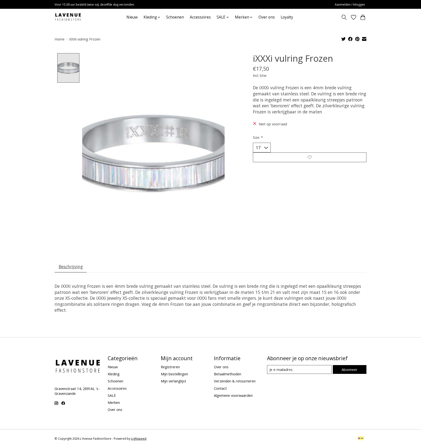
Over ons (266, 17)
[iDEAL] (361, 438)
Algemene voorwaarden (233, 395)
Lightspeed (138, 439)
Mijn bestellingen (174, 373)
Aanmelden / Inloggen (350, 4)
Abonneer (349, 369)
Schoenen (175, 17)
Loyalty (287, 17)
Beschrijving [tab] (71, 266)
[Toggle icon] (344, 17)
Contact (220, 388)
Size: (258, 137)
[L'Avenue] (68, 17)
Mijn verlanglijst (173, 380)
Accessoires (200, 17)
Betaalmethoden (227, 373)
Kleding (114, 373)
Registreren (170, 366)
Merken (114, 402)
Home (60, 39)
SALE (112, 395)
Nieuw (132, 17)
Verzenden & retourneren (235, 380)
